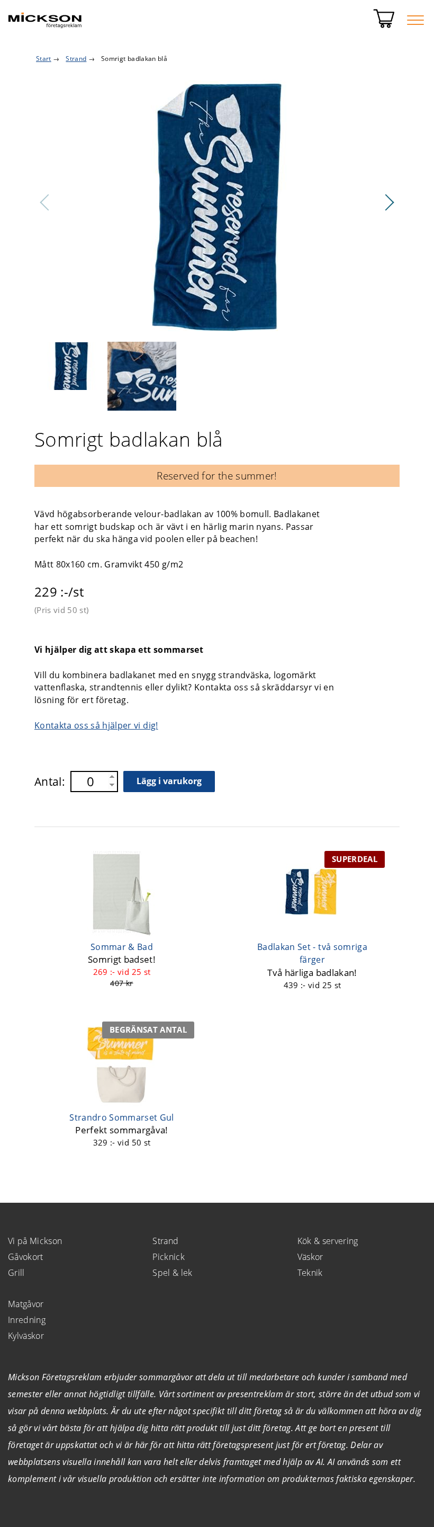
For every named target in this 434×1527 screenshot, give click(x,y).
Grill (16, 1273)
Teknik (310, 1273)
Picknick (168, 1257)
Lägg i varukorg (169, 781)
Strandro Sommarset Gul (121, 1117)
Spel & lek (172, 1273)
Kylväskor (26, 1336)
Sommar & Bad (122, 947)
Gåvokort (25, 1257)
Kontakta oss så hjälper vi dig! (96, 725)
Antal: (49, 781)
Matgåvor (26, 1304)
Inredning (27, 1320)
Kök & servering (327, 1241)
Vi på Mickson (35, 1241)
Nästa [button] (389, 202)
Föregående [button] (45, 202)
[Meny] (415, 20)
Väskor (310, 1257)
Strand (165, 1241)
